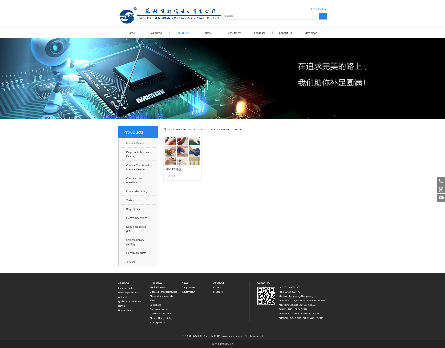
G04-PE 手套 (174, 169)
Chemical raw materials (134, 180)
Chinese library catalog (135, 242)
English (322, 9)
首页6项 (131, 261)
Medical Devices (135, 143)
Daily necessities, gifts (136, 229)
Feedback (259, 32)
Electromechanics (136, 218)
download (311, 32)
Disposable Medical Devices (137, 154)
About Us (156, 32)
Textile (130, 200)
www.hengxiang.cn (232, 336)
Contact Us (285, 32)
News (208, 32)
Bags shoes (133, 209)
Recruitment (234, 32)
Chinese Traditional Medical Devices (137, 167)
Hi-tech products (136, 253)
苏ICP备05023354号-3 (222, 344)
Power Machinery (136, 191)
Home (131, 32)
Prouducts (182, 32)
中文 (312, 9)
